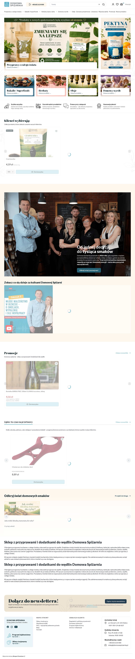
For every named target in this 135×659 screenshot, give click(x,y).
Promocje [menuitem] (112, 12)
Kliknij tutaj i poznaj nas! (89, 270)
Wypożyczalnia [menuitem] (103, 12)
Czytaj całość (9, 526)
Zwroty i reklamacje (75, 627)
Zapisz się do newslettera (116, 601)
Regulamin (90, 605)
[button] (103, 4)
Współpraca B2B (41, 623)
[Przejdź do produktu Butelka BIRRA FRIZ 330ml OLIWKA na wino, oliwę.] (32, 375)
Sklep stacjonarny (42, 621)
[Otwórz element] (28, 309)
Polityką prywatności (91, 606)
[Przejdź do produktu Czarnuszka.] (32, 143)
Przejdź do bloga (121, 496)
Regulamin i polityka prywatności (79, 621)
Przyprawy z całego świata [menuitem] (12, 12)
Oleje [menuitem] (73, 12)
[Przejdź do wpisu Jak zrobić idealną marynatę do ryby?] (22, 508)
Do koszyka (38, 172)
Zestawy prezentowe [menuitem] (83, 12)
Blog (37, 627)
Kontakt (39, 630)
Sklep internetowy (13, 656)
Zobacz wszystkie (122, 353)
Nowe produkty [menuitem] (121, 12)
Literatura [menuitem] (94, 12)
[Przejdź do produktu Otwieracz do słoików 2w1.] (38, 451)
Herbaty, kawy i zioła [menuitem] (48, 12)
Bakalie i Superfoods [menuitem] (31, 12)
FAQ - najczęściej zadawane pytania (47, 625)
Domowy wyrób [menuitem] (63, 12)
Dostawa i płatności (75, 623)
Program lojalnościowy (76, 625)
